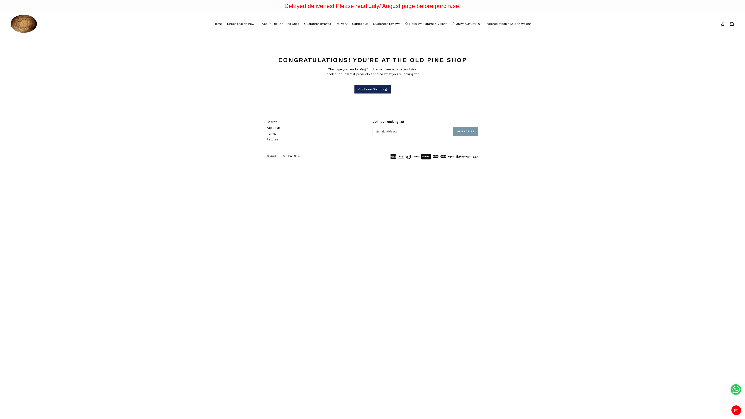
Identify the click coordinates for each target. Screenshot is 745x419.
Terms (271, 133)
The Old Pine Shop (289, 156)
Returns (273, 139)
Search (272, 122)
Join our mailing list (388, 122)
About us (274, 128)
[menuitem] (218, 24)
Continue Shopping (372, 89)
